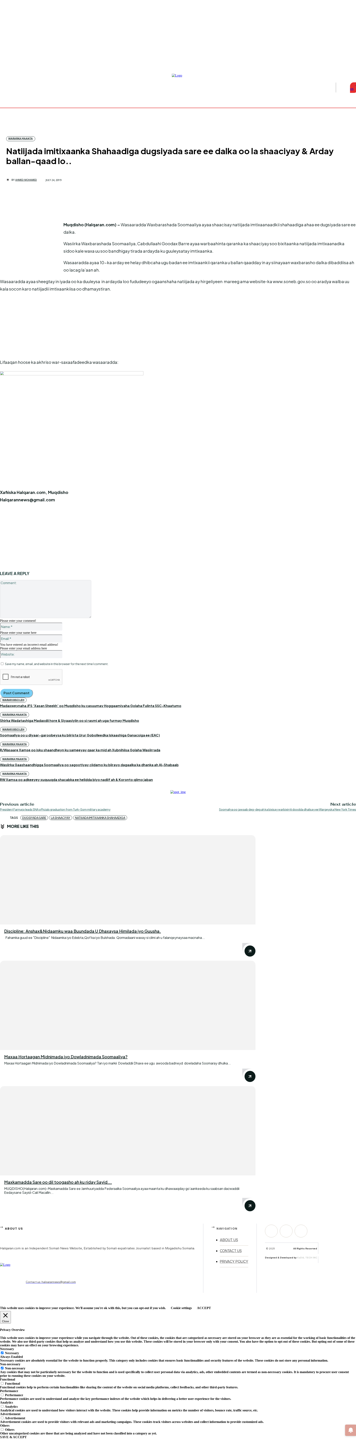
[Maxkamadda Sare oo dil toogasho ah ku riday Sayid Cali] (127, 1130)
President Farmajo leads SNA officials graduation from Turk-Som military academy (55, 809)
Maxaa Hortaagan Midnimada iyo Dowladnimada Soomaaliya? (66, 1056)
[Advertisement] (31, 248)
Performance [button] (9, 1391)
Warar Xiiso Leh (13, 699)
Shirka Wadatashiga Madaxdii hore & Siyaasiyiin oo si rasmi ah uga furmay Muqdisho (69, 720)
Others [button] (4, 1425)
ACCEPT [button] (204, 1308)
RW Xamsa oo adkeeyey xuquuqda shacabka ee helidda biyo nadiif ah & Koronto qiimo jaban (76, 779)
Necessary (12, 1353)
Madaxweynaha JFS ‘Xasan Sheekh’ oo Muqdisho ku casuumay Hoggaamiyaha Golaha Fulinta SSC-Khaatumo (90, 706)
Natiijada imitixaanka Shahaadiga (100, 817)
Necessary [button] (7, 1349)
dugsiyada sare (34, 817)
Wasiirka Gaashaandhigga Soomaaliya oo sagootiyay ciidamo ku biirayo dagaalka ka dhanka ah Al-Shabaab (89, 765)
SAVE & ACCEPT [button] (13, 1437)
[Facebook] (344, 62)
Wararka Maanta (20, 138)
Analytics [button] (6, 1402)
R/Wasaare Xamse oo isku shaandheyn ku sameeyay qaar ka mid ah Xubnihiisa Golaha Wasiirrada (80, 750)
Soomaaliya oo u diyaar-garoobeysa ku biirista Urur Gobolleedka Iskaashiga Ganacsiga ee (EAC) (80, 735)
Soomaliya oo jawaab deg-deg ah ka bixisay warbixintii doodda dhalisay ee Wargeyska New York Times (287, 809)
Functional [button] (7, 1379)
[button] (342, 87)
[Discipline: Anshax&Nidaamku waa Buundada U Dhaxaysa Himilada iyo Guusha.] (127, 879)
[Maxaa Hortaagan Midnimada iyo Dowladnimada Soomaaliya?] (127, 1005)
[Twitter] (301, 1231)
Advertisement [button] (10, 1414)
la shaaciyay (60, 817)
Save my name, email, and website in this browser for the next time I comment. (57, 664)
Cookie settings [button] (181, 1308)
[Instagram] (349, 62)
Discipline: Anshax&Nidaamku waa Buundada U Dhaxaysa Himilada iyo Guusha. (82, 931)
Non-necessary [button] (10, 1364)
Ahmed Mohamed (26, 180)
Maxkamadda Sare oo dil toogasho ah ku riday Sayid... (58, 1182)
